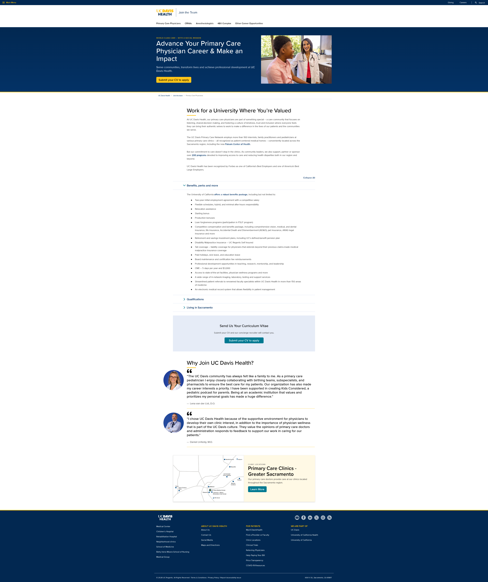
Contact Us (206, 534)
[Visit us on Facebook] (302, 517)
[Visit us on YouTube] (297, 517)
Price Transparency (254, 560)
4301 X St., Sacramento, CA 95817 (318, 577)
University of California (301, 540)
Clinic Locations (253, 540)
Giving (451, 2)
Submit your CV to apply (174, 80)
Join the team (178, 95)
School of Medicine (165, 546)
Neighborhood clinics (166, 541)
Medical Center (163, 526)
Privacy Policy (213, 577)
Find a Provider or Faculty (257, 534)
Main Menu (9, 2)
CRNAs (188, 23)
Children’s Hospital (164, 531)
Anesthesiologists (205, 23)
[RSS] (328, 517)
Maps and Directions (210, 545)
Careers (463, 2)
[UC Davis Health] (165, 518)
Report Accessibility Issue (230, 577)
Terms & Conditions (199, 577)
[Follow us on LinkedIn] (309, 517)
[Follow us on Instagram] (322, 517)
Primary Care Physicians (168, 23)
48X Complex (224, 23)
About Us (205, 529)
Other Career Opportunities (249, 23)
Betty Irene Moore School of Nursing (172, 551)
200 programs (199, 155)
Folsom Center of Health (237, 144)
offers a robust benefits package (230, 194)
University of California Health (304, 534)
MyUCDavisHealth (254, 529)
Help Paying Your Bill (255, 555)
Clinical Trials (252, 545)
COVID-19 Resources (255, 565)
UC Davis (295, 529)
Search (480, 2)
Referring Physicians (255, 550)
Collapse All (309, 177)
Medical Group (163, 556)
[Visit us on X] (315, 517)
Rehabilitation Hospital (166, 536)
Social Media (207, 540)
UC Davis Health (164, 95)
